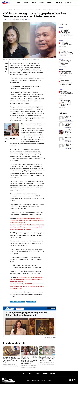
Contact (49, 380)
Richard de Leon (9, 19)
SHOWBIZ (26, 2)
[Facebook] (6, 66)
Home (4, 9)
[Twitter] (6, 69)
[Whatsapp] (6, 71)
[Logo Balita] (6, 3)
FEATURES (41, 2)
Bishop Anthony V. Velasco (18, 301)
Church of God (31, 301)
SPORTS (34, 2)
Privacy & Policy (35, 380)
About (28, 380)
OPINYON (49, 2)
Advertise (43, 380)
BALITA (18, 2)
